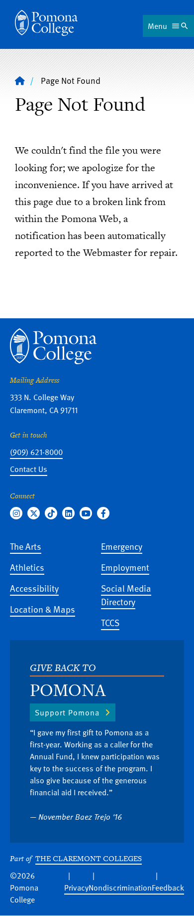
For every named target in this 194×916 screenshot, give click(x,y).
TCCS (110, 622)
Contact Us (28, 469)
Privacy (76, 888)
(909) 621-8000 (36, 452)
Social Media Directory (126, 594)
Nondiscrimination (120, 888)
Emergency (121, 546)
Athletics (27, 567)
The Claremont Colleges (88, 858)
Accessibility (34, 588)
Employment (125, 567)
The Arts (25, 546)
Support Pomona (67, 712)
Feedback (168, 888)
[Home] (46, 23)
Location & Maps (42, 609)
